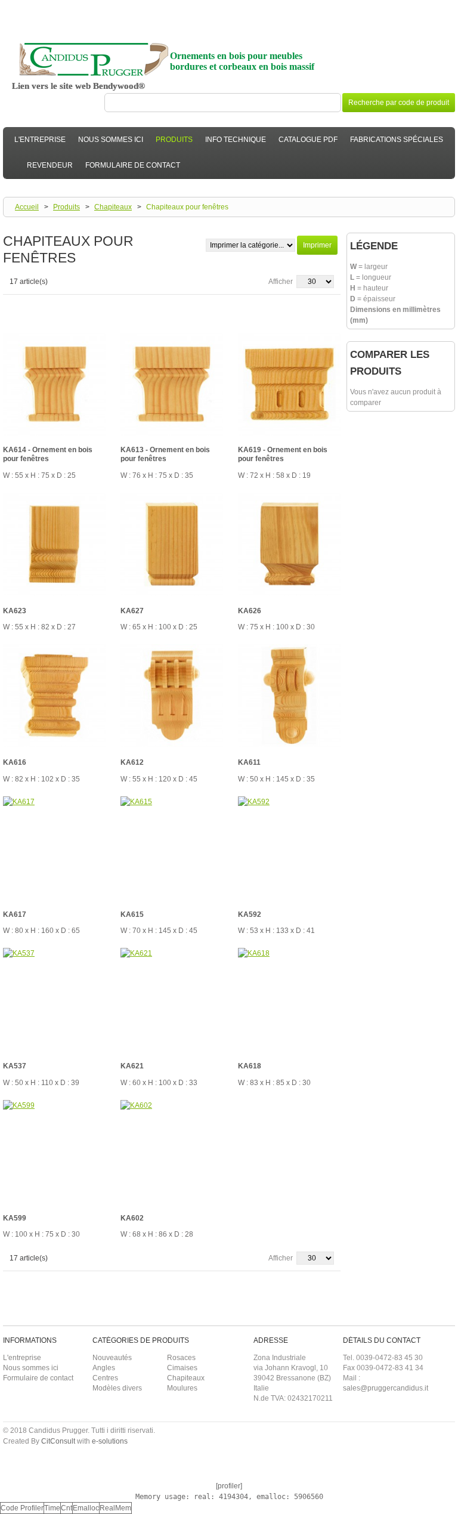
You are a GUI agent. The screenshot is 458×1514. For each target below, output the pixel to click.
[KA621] (171, 999)
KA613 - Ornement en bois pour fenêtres (165, 454)
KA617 (14, 914)
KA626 (249, 611)
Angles (103, 1368)
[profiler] (229, 1486)
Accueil (27, 207)
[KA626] (289, 544)
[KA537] (54, 999)
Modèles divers (117, 1388)
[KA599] (54, 1151)
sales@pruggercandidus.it (385, 1388)
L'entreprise (22, 1358)
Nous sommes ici (30, 1368)
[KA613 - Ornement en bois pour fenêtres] (171, 384)
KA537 (14, 1066)
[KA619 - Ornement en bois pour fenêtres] (289, 384)
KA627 (132, 611)
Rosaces (181, 1358)
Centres (105, 1378)
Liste (31, 305)
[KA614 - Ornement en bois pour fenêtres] (54, 384)
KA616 (14, 762)
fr (445, 6)
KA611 (249, 762)
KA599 (14, 1218)
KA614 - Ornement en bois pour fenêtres (47, 454)
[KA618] (289, 999)
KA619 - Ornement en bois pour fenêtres (282, 454)
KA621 (132, 1066)
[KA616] (54, 695)
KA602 (132, 1218)
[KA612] (171, 695)
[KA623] (54, 544)
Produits (66, 207)
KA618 (249, 1066)
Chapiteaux (113, 207)
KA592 (249, 914)
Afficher (280, 281)
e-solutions (110, 1441)
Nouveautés (112, 1358)
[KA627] (171, 544)
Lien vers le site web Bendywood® (78, 86)
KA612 (132, 762)
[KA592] (289, 847)
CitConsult (58, 1441)
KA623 (14, 611)
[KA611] (289, 695)
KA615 (132, 914)
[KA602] (171, 1151)
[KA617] (54, 847)
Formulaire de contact (38, 1378)
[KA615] (171, 847)
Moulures (182, 1388)
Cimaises (182, 1368)
